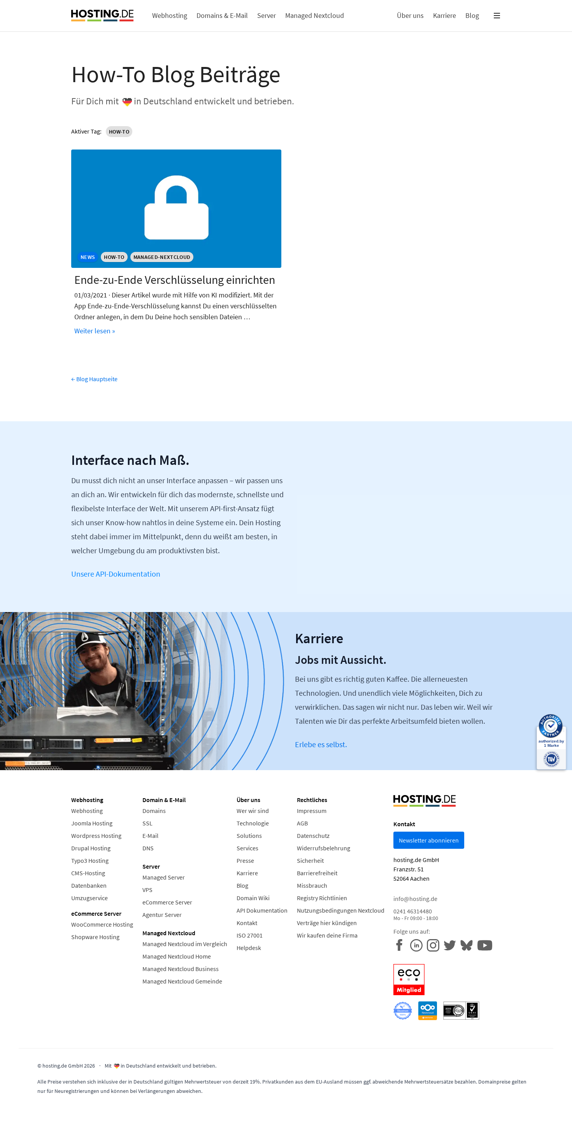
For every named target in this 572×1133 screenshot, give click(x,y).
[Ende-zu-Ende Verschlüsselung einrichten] (176, 209)
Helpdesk (249, 948)
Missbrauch (312, 885)
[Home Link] (102, 15)
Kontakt (247, 923)
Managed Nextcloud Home (176, 956)
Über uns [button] (410, 15)
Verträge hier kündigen (327, 923)
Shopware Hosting (95, 937)
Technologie (253, 823)
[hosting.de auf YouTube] (468, 944)
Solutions (249, 835)
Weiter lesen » (94, 330)
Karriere (247, 873)
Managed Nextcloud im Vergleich (184, 944)
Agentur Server (162, 914)
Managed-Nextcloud (162, 256)
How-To (119, 131)
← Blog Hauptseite (94, 379)
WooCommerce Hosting (102, 924)
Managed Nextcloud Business (180, 969)
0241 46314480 (415, 914)
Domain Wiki (253, 898)
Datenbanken (89, 885)
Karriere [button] (444, 15)
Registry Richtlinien (322, 898)
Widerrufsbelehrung (323, 848)
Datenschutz (313, 835)
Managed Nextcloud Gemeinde (182, 981)
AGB (302, 823)
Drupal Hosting (91, 848)
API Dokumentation (262, 910)
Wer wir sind (253, 811)
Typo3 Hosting (90, 860)
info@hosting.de (415, 899)
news (88, 256)
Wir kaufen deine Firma (327, 935)
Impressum (311, 811)
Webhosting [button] (169, 15)
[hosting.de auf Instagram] (435, 944)
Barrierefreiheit (317, 873)
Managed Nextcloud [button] (314, 15)
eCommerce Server (167, 902)
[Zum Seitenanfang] (19, 1113)
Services (247, 848)
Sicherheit (310, 860)
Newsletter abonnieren (429, 840)
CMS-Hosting (88, 873)
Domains (154, 811)
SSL (147, 823)
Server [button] (266, 15)
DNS (148, 848)
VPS (147, 890)
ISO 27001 (250, 935)
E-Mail (150, 835)
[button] (496, 15)
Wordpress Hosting (96, 835)
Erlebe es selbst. (321, 744)
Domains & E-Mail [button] (222, 15)
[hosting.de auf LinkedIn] (418, 944)
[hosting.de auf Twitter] (452, 944)
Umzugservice (89, 898)
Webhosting (87, 811)
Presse (245, 860)
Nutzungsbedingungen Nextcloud (340, 910)
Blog (242, 885)
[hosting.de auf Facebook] (401, 944)
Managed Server (163, 877)
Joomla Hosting (91, 823)
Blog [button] (472, 15)
